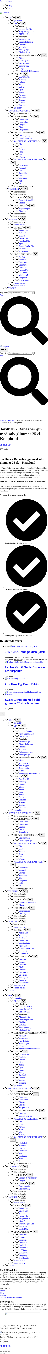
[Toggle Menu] (18, 17)
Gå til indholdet (6, 1)
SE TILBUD (5, 445)
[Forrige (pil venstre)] (1, 1353)
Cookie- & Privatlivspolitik (11, 1298)
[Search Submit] (34, 292)
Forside (3, 420)
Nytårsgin (11, 420)
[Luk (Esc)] (9, 1351)
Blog (2, 1293)
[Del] (6, 1351)
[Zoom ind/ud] (1, 1351)
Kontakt (3, 1295)
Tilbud (2, 1291)
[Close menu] (2, 714)
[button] (13, 18)
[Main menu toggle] (4, 350)
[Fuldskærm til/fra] (4, 1351)
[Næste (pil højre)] (4, 1353)
